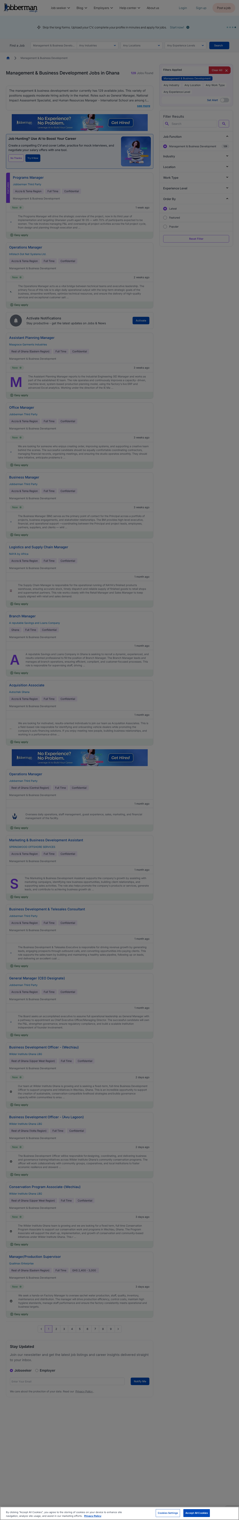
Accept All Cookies (196, 1512)
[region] (119, 1513)
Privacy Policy (92, 1515)
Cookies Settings (168, 1512)
